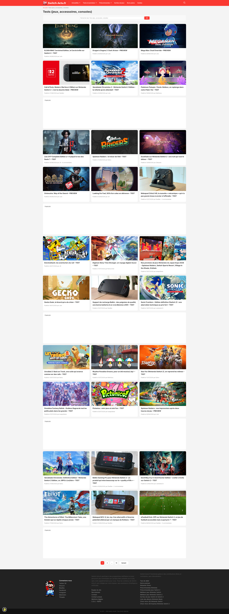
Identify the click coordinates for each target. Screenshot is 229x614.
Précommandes (104, 3)
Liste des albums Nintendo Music (151, 599)
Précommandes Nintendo (148, 588)
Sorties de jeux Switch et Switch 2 (152, 597)
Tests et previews (89, 3)
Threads (62, 597)
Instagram (62, 592)
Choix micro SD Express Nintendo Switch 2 (155, 604)
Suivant (123, 563)
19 (116, 563)
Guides (139, 3)
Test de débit (144, 581)
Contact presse (97, 597)
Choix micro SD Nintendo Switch (151, 601)
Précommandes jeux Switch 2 (150, 590)
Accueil (45, 7)
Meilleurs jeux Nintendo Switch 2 (151, 594)
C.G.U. (94, 601)
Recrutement (96, 592)
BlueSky (62, 588)
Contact (94, 594)
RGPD (99, 601)
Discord (61, 586)
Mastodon (62, 595)
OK (147, 18)
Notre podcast (145, 583)
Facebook (62, 590)
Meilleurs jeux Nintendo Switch (150, 592)
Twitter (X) (62, 583)
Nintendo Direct (145, 585)
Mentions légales (97, 599)
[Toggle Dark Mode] (4, 609)
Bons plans (131, 3)
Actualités (75, 3)
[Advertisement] (114, 113)
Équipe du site (96, 590)
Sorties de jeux (119, 3)
